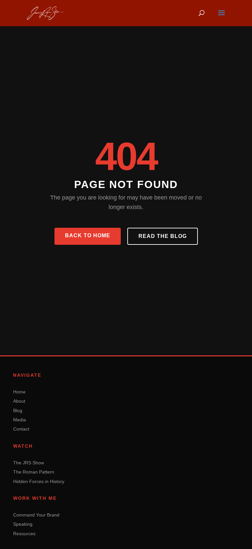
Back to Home (87, 235)
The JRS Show (28, 462)
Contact (21, 429)
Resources (24, 533)
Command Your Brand (36, 514)
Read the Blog (162, 236)
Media (19, 419)
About (19, 401)
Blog (17, 410)
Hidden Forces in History (38, 481)
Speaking (22, 524)
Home (19, 391)
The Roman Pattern (33, 472)
